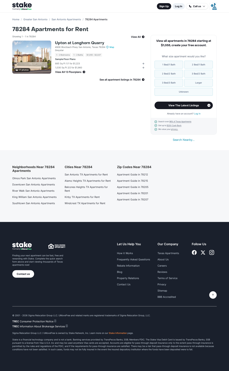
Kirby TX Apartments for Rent (82, 197)
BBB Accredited (166, 296)
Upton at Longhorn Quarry (79, 43)
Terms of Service (167, 278)
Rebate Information (128, 265)
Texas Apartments (168, 253)
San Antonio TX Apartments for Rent (86, 174)
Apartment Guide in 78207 (132, 199)
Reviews (162, 271)
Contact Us (123, 284)
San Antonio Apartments (66, 19)
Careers (162, 265)
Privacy (161, 284)
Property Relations (128, 278)
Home (15, 19)
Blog (119, 271)
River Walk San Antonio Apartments (33, 190)
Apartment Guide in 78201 (132, 193)
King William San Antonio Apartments (34, 197)
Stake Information (118, 333)
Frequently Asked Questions (133, 259)
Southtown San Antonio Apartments (33, 203)
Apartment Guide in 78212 (132, 174)
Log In (178, 6)
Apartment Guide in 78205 (132, 187)
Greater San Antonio (35, 19)
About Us (163, 259)
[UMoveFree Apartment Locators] (22, 246)
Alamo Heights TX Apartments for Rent (88, 180)
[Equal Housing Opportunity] (56, 246)
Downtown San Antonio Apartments (33, 184)
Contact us (23, 273)
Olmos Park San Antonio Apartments (34, 178)
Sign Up (164, 6)
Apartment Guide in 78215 (132, 180)
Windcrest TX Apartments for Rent (85, 203)
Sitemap (162, 290)
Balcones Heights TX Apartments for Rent (86, 188)
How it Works (125, 253)
